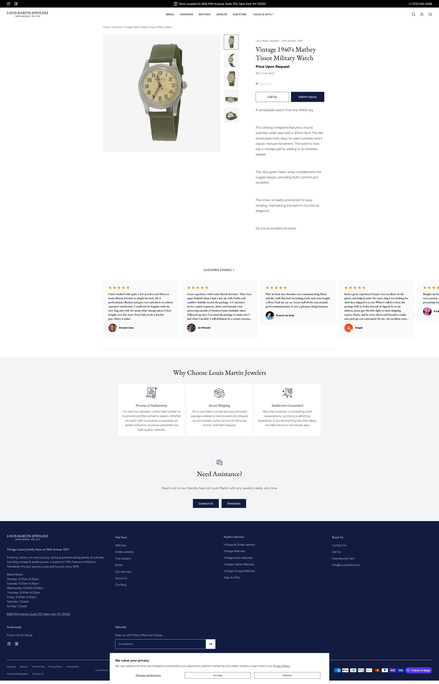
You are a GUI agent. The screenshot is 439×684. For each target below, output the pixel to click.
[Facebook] (16, 4)
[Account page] (422, 14)
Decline (287, 675)
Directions (233, 503)
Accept (217, 675)
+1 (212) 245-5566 (420, 3)
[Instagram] (8, 4)
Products (117, 27)
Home (106, 27)
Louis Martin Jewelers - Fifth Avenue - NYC (279, 40)
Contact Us (206, 503)
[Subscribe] (210, 644)
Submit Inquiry (307, 96)
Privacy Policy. (281, 666)
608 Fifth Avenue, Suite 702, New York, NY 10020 (38, 614)
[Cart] (430, 14)
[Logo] (27, 14)
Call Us (272, 96)
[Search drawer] (414, 14)
